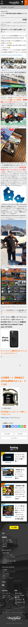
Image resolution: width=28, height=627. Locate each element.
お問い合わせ (6, 575)
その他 (24, 19)
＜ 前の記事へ (7, 434)
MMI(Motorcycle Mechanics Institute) (13, 215)
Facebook (19, 593)
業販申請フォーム (7, 563)
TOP (3, 533)
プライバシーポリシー (8, 578)
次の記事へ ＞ (21, 434)
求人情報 (14, 527)
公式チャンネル (6, 595)
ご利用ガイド (6, 559)
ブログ (4, 582)
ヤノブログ (11, 7)
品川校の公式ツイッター (11, 165)
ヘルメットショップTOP (9, 557)
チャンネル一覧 (6, 593)
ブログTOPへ (14, 438)
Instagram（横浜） (19, 600)
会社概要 (5, 569)
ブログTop (3, 7)
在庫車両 (5, 546)
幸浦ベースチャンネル (8, 598)
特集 (3, 585)
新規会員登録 (6, 552)
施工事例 (5, 544)
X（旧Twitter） (21, 595)
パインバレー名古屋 (8, 542)
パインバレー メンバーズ (9, 571)
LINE (18, 597)
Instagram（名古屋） (20, 603)
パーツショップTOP (8, 554)
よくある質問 (6, 573)
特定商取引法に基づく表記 (9, 561)
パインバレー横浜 (7, 540)
